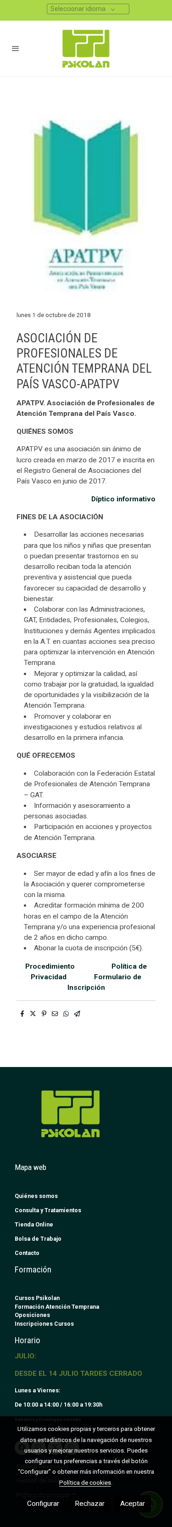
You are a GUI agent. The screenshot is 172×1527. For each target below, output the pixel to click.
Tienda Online (34, 1224)
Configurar (43, 1503)
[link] (86, 48)
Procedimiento (53, 966)
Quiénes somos (36, 1195)
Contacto (27, 1252)
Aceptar (132, 1503)
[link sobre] (86, 1119)
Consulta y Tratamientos (48, 1210)
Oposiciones (32, 1314)
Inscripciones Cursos (44, 1323)
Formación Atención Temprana (57, 1306)
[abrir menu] (15, 48)
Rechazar (90, 1503)
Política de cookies (85, 1482)
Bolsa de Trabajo (38, 1238)
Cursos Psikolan (37, 1297)
